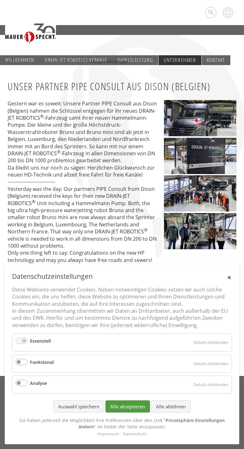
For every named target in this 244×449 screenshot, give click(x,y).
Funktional (42, 362)
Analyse (38, 383)
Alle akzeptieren (127, 406)
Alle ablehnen (171, 406)
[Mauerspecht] (30, 33)
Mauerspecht (17, 61)
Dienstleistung (135, 60)
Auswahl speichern (78, 406)
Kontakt (216, 60)
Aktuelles (76, 61)
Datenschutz (135, 434)
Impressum (108, 434)
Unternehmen (180, 60)
